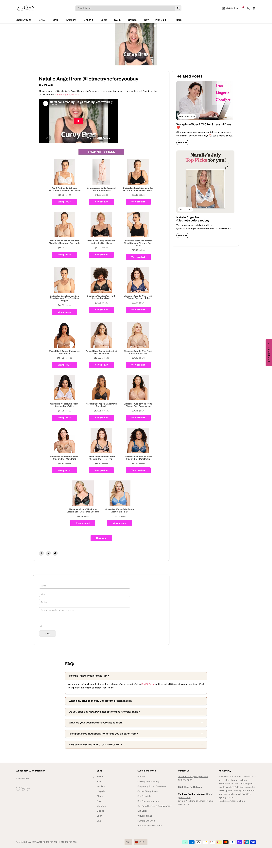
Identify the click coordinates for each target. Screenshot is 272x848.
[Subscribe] (92, 778)
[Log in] (248, 8)
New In (100, 776)
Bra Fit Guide (147, 684)
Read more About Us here (232, 801)
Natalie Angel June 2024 (67, 94)
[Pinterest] (55, 553)
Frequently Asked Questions (151, 786)
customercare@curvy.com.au (193, 776)
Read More (182, 142)
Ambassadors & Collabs (149, 825)
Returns (141, 776)
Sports (100, 816)
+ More (177, 19)
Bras (56, 19)
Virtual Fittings (144, 816)
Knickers (71, 19)
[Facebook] (41, 553)
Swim (117, 19)
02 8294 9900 (185, 780)
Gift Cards (142, 811)
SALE (42, 19)
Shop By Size (24, 19)
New (146, 19)
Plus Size (161, 19)
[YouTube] (27, 788)
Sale (99, 821)
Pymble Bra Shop (146, 821)
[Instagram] (22, 788)
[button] (269, 352)
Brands (132, 19)
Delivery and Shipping (148, 781)
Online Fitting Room (147, 791)
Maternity (101, 806)
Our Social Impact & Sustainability (154, 806)
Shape (100, 796)
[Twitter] (48, 553)
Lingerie (88, 19)
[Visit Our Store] (230, 8)
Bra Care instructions (148, 801)
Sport (103, 19)
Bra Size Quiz (144, 796)
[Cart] (253, 8)
